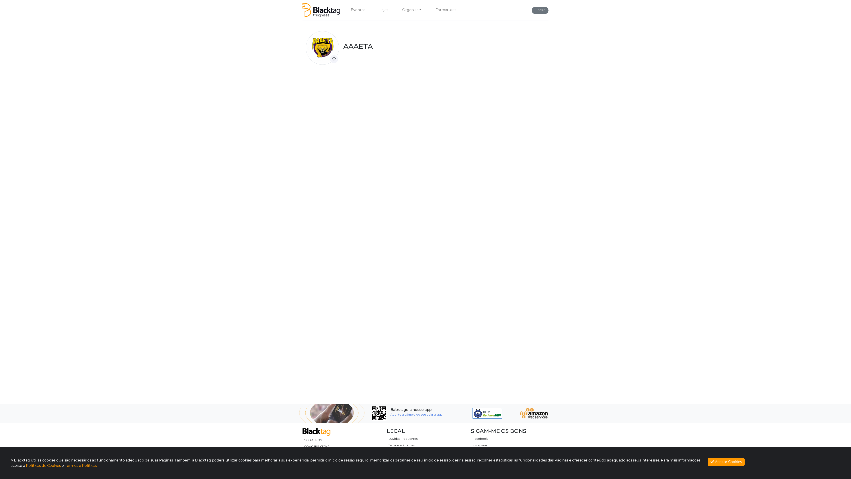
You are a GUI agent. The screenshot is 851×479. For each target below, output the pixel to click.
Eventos (358, 10)
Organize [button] (410, 10)
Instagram (480, 445)
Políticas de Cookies (43, 465)
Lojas (383, 10)
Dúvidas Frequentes (403, 438)
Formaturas (445, 10)
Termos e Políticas (401, 445)
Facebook (480, 438)
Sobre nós (313, 440)
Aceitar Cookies (728, 462)
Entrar (540, 10)
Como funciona (317, 446)
